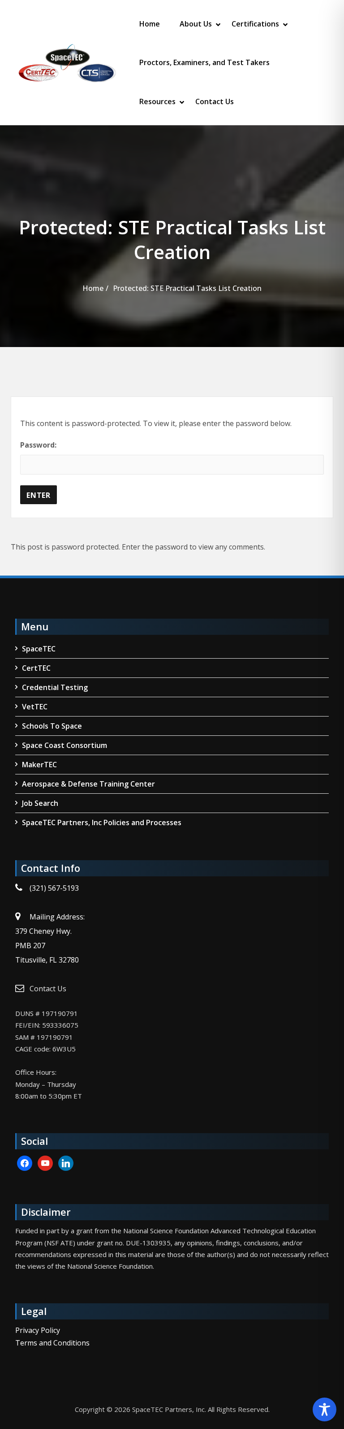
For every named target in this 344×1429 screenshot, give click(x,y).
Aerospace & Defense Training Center (88, 784)
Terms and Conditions (52, 1343)
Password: (38, 445)
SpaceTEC (39, 649)
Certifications (255, 24)
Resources (157, 101)
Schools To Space (52, 726)
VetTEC (34, 707)
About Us (196, 24)
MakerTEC (39, 764)
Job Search (40, 803)
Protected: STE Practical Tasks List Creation (187, 288)
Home (149, 24)
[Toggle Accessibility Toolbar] (324, 1409)
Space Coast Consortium (64, 745)
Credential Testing (55, 687)
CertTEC (36, 668)
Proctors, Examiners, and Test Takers (204, 62)
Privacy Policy (37, 1330)
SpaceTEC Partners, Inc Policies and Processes (101, 822)
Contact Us (214, 101)
